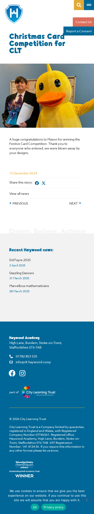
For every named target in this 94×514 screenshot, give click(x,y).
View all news (19, 193)
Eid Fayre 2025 (20, 260)
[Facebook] (12, 373)
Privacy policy (54, 507)
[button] (37, 183)
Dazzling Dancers (21, 273)
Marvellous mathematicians (29, 286)
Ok (35, 507)
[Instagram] (22, 373)
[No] (87, 499)
